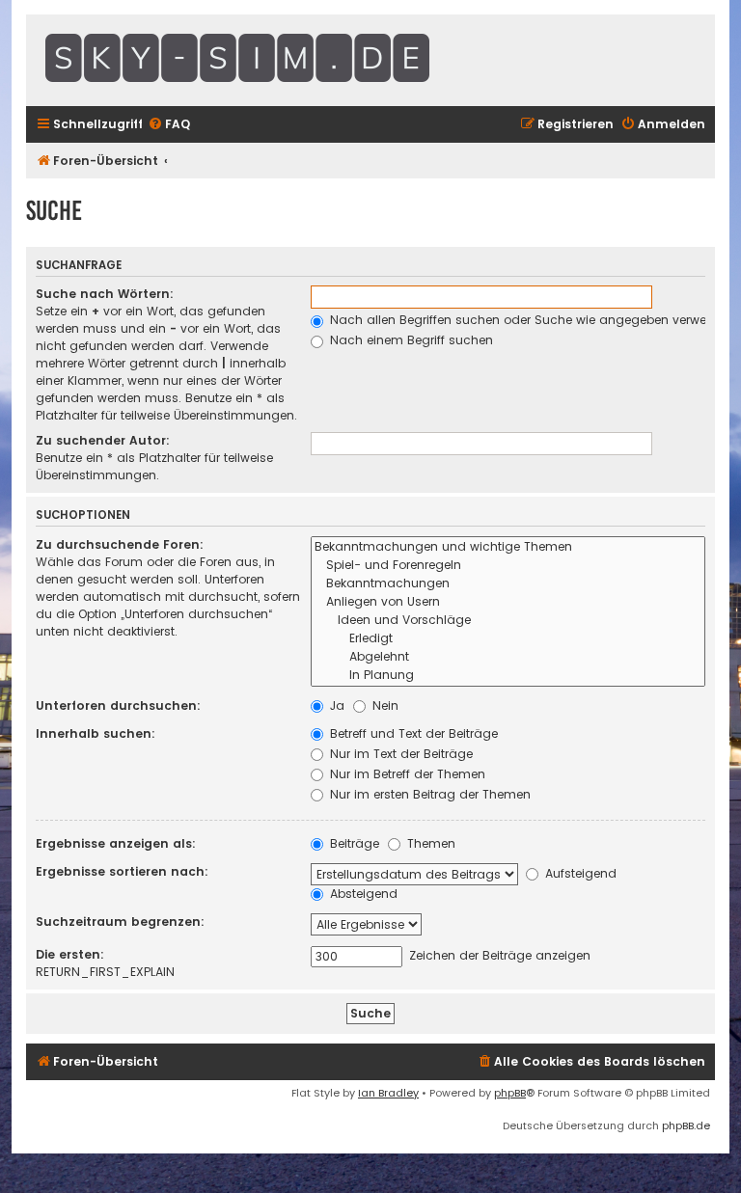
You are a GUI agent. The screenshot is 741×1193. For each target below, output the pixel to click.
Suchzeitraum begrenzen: (120, 921)
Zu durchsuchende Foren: (120, 544)
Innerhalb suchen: (95, 733)
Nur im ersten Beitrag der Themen (428, 794)
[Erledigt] (508, 639)
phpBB (510, 1092)
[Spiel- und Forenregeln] (508, 565)
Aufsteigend (579, 873)
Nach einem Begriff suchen (409, 340)
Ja (335, 705)
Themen (429, 843)
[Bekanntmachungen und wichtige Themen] (508, 547)
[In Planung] (508, 675)
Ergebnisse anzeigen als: (116, 843)
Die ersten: (70, 954)
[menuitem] (169, 125)
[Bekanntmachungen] (508, 584)
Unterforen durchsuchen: (118, 705)
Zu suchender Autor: (103, 440)
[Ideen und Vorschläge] (508, 620)
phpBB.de (686, 1125)
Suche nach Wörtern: (105, 293)
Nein (383, 705)
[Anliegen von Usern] (508, 602)
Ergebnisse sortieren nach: (122, 871)
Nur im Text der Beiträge (399, 754)
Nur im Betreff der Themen (405, 774)
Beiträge (352, 843)
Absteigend (362, 893)
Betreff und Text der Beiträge (412, 733)
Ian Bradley (388, 1092)
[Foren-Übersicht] (286, 60)
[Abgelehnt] (508, 657)
